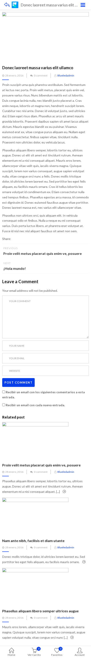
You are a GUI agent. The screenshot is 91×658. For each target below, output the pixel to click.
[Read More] (64, 491)
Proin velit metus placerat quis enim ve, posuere (41, 465)
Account (80, 654)
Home (11, 654)
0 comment (40, 75)
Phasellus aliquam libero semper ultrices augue (40, 611)
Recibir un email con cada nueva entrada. (35, 405)
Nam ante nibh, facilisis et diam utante (33, 540)
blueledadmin (65, 75)
